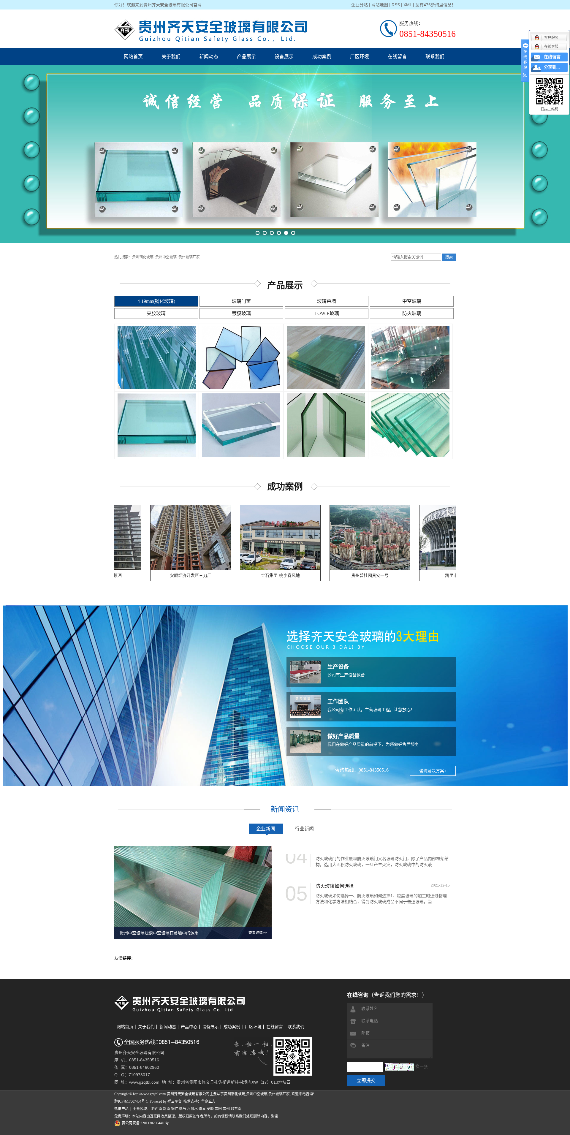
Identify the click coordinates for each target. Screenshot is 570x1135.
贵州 (226, 1109)
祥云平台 (174, 1101)
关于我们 (171, 56)
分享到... (552, 67)
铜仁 (174, 1109)
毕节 (182, 1109)
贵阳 (218, 1109)
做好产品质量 (343, 736)
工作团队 (338, 702)
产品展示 (246, 56)
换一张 (421, 1067)
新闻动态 (208, 56)
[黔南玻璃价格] (156, 357)
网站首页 (133, 56)
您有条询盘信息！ (435, 4)
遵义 (202, 1109)
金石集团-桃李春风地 (235, 575)
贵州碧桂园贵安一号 (324, 575)
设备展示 (284, 56)
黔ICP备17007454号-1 (131, 1101)
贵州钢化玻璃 (142, 257)
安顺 (210, 1109)
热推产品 (121, 1109)
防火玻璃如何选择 (335, 863)
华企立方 (208, 1101)
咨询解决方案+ (432, 771)
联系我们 (434, 56)
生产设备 (338, 667)
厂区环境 (359, 56)
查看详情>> (257, 933)
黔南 (166, 1109)
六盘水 (192, 1109)
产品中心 (189, 1027)
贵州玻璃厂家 (189, 257)
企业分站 (359, 4)
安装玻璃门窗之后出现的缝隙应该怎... (355, 900)
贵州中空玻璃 (166, 257)
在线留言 (397, 56)
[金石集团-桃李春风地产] (235, 537)
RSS (396, 4)
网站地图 (379, 4)
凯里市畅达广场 (414, 575)
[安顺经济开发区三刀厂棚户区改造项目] (145, 537)
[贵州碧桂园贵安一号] (325, 537)
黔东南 (236, 1109)
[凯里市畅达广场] (414, 537)
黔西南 (156, 1109)
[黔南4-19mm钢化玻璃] (241, 357)
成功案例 (321, 56)
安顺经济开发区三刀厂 (145, 575)
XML (407, 4)
